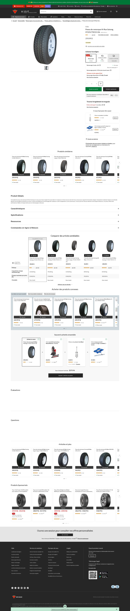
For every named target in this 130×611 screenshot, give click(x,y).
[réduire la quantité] (96, 84)
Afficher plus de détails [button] (64, 284)
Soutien (78, 6)
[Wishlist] (111, 11)
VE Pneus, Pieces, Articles (35, 557)
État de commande (15, 557)
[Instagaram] (18, 588)
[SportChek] (36, 6)
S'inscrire (92, 556)
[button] (91, 11)
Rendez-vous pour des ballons (36, 568)
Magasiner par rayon (20, 16)
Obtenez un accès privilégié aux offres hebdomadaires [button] (64, 609)
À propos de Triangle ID (52, 554)
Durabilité (50, 570)
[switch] (14, 263)
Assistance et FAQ (15, 554)
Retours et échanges (15, 562)
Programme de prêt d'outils (35, 570)
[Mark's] (42, 6)
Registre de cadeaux (34, 565)
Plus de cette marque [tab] (49, 294)
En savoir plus (92, 568)
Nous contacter (14, 570)
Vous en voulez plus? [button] (112, 67)
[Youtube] (22, 588)
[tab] (91, 58)
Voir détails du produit (103, 34)
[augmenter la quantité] (87, 84)
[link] (90, 35)
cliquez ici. (94, 146)
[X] (15, 588)
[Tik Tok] (28, 588)
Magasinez (95, 2)
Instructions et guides (34, 573)
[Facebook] (12, 588)
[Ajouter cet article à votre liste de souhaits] (100, 84)
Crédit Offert (63, 6)
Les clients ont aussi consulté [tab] (18, 294)
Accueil (15, 20)
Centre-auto (98, 16)
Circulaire (32, 16)
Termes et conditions (71, 554)
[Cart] (116, 11)
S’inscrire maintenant (82, 538)
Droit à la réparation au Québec (73, 565)
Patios (62, 16)
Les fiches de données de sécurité (18, 568)
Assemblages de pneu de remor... (72, 20)
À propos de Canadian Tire (53, 551)
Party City (88, 16)
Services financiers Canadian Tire (36, 551)
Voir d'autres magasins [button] (92, 77)
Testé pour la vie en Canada (53, 565)
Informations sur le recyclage (54, 573)
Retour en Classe (79, 16)
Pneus (69, 16)
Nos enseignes (51, 557)
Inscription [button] (71, 6)
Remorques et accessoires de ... (34, 20)
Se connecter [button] (112, 6)
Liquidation (55, 16)
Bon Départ (50, 568)
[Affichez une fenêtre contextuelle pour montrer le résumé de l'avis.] (105, 130)
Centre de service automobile (36, 554)
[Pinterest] (25, 588)
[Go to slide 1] (46, 68)
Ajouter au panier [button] (93, 89)
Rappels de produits (15, 565)
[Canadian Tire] (29, 6)
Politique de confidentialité (72, 551)
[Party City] (48, 6)
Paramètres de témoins (16, 573)
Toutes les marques (52, 562)
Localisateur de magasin (16, 551)
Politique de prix (70, 562)
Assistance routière (34, 559)
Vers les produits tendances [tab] (35, 294)
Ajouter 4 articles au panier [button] (65, 375)
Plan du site (69, 557)
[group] (21, 513)
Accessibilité (69, 559)
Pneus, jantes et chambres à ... (53, 20)
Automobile (21, 20)
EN (116, 6)
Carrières (50, 559)
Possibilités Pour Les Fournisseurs (55, 576)
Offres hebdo (43, 16)
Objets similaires (114, 34)
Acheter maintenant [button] (111, 89)
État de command (102, 11)
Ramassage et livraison (16, 559)
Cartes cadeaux (33, 562)
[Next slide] (119, 162)
